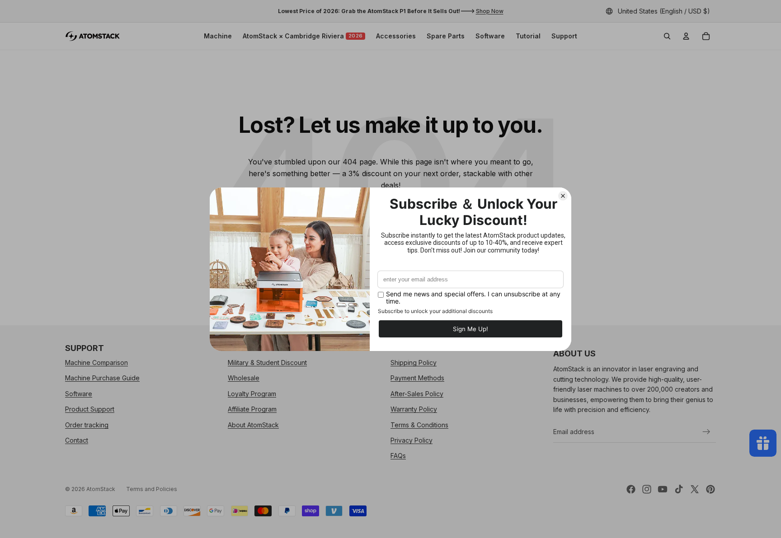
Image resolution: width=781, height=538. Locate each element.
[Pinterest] (710, 489)
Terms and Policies (151, 489)
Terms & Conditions (419, 425)
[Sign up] (706, 431)
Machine (218, 36)
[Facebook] (631, 489)
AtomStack (100, 489)
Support (564, 36)
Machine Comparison (96, 362)
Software (490, 36)
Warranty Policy (413, 409)
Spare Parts (446, 36)
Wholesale (243, 378)
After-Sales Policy (416, 394)
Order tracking (86, 425)
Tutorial (528, 36)
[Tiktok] (678, 489)
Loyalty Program (252, 394)
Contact (76, 440)
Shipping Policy (413, 362)
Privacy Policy (411, 440)
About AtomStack (253, 425)
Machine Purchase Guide (102, 378)
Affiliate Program (252, 409)
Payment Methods (417, 378)
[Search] (667, 36)
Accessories (396, 36)
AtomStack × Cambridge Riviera (303, 36)
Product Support (89, 409)
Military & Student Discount (267, 362)
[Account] (686, 36)
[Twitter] (694, 489)
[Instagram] (646, 489)
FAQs (398, 456)
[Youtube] (662, 489)
